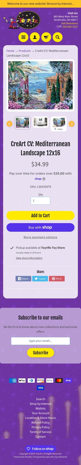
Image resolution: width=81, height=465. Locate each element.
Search (40, 399)
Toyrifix (39, 453)
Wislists (41, 408)
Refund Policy (40, 422)
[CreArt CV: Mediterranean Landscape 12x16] (22, 122)
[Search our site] (58, 37)
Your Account (40, 413)
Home (10, 51)
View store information (29, 258)
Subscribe (40, 352)
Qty (40, 194)
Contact (40, 436)
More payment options (40, 237)
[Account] (35, 37)
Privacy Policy (41, 427)
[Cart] (46, 37)
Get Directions (69, 23)
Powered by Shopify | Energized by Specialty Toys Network (40, 456)
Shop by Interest (40, 404)
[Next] (72, 124)
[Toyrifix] (21, 20)
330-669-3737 (70, 26)
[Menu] (23, 37)
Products (25, 51)
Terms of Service (41, 432)
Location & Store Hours (40, 418)
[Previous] (9, 124)
